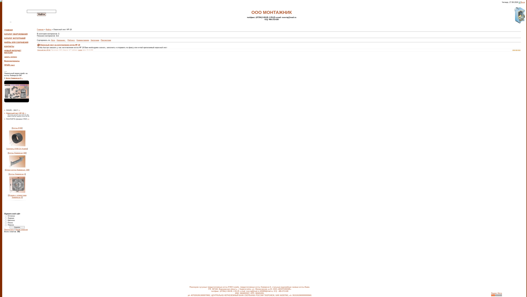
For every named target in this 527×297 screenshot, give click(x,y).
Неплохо (11, 220)
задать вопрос (10, 57)
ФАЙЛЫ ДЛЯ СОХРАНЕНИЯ (16, 42)
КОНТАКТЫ (9, 47)
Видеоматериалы (12, 61)
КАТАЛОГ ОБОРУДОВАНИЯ (16, 34)
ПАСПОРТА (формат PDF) (16, 119)
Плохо (10, 223)
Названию (61, 40)
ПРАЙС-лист (9, 65)
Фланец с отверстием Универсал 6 (17, 196)
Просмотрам (106, 40)
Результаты (9, 230)
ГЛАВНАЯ (8, 30)
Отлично (11, 216)
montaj (80, 50)
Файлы (48, 29)
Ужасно (11, 225)
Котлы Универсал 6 (17, 174)
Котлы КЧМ (17, 128)
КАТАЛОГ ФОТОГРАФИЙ (14, 38)
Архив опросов (21, 230)
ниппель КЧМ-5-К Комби (17, 149)
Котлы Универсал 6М (17, 153)
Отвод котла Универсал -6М (17, 170)
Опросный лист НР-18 (15, 113)
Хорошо (11, 218)
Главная (40, 29)
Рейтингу (71, 40)
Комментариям (83, 40)
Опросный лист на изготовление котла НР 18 (60, 45)
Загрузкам (95, 40)
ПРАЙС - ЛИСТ (12, 110)
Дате (53, 40)
